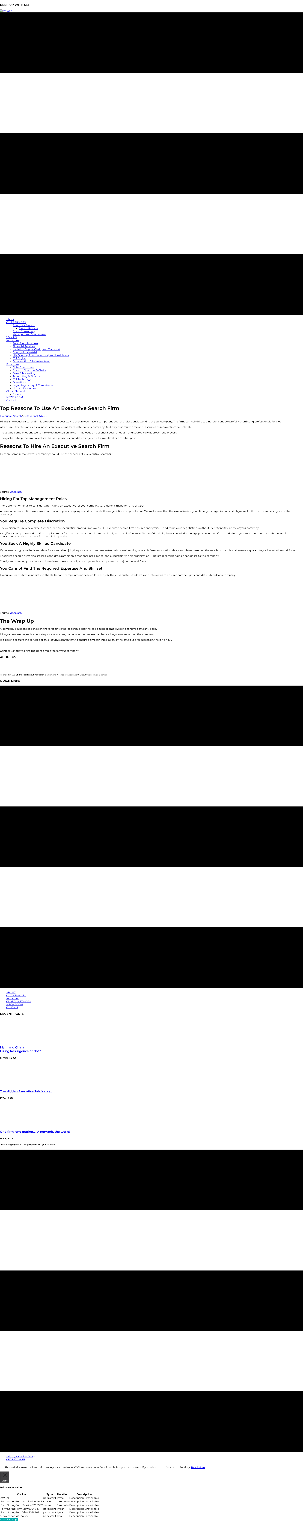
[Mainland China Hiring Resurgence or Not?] (23, 1041)
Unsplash (16, 491)
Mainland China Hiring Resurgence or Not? (20, 1049)
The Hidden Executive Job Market (26, 1091)
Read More (198, 1467)
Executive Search (11, 416)
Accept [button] (169, 1467)
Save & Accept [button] (9, 1519)
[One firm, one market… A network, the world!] (23, 1125)
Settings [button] (185, 1467)
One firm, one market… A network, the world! (35, 1132)
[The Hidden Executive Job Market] (23, 1085)
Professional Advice (35, 416)
